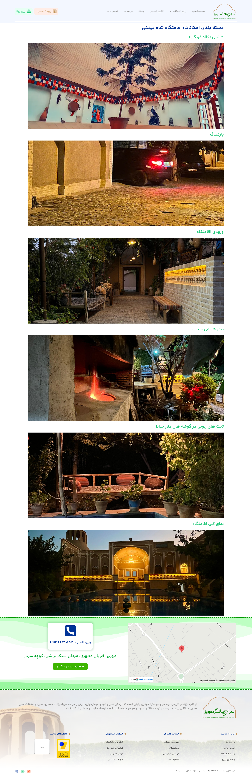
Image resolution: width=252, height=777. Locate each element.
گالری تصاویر (157, 11)
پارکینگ (217, 134)
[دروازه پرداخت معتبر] (63, 758)
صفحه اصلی (198, 11)
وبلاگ (141, 11)
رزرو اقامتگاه (179, 11)
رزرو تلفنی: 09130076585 (70, 642)
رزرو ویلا (20, 11)
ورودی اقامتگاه (210, 232)
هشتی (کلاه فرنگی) (206, 37)
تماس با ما (112, 11)
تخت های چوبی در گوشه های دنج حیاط (190, 426)
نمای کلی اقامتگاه (208, 524)
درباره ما (128, 11)
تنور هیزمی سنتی (208, 329)
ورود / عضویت (43, 11)
